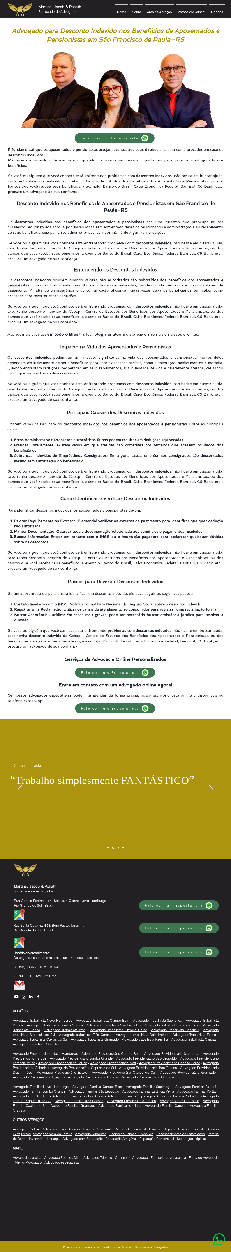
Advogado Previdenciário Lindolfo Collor (169, 1063)
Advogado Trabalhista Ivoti (64, 1030)
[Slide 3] (118, 847)
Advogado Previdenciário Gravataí (148, 1077)
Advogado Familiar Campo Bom (97, 1086)
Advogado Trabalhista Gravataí (36, 1044)
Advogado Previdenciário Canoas (93, 1077)
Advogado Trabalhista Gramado (95, 1039)
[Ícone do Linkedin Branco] (30, 996)
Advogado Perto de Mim (62, 1157)
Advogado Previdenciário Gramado (187, 1072)
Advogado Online (26, 1129)
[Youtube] (16, 996)
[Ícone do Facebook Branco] (38, 996)
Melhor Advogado (28, 1162)
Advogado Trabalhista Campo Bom (102, 1020)
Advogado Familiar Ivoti (31, 1096)
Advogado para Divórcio (61, 1129)
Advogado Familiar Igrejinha (119, 1105)
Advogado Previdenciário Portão (62, 1063)
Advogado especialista (61, 1162)
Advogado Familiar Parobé (195, 1086)
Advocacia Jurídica (27, 1157)
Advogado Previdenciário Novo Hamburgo (45, 1053)
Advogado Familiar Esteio (179, 1101)
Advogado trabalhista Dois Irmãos (142, 1034)
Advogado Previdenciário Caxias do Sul (123, 1072)
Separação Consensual (156, 1139)
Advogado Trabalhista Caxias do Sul (40, 1039)
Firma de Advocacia (204, 1157)
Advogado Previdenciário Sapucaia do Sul (84, 1068)
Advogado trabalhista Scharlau (174, 1030)
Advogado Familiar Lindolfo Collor (78, 1096)
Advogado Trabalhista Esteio (194, 1034)
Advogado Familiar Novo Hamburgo (41, 1086)
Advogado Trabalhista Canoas (193, 1039)
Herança (53, 1139)
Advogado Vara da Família (52, 1134)
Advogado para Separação (82, 1139)
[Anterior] (20, 789)
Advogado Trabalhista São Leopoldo (114, 1025)
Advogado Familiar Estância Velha (148, 1091)
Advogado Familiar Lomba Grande (39, 1091)
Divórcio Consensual (130, 1129)
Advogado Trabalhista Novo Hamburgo (42, 1020)
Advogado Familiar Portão (196, 1091)
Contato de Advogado (131, 1157)
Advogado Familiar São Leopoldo (94, 1091)
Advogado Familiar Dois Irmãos (131, 1101)
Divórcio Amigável (96, 1129)
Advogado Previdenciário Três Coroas (148, 1068)
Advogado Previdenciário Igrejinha (39, 1077)
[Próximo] (211, 789)
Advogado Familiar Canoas (165, 1105)
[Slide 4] (123, 847)
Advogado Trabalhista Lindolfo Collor (118, 1030)
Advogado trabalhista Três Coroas (85, 1034)
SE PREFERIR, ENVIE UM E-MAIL (36, 976)
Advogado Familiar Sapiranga (148, 1086)
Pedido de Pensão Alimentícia (131, 1134)
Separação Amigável (121, 1139)
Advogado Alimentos (90, 1134)
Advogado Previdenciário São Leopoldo (146, 1058)
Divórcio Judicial (190, 1129)
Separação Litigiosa (191, 1139)
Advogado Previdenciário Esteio (62, 1072)
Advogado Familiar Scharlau (177, 1096)
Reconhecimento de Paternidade (180, 1134)
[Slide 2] (113, 848)
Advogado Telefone (97, 1157)
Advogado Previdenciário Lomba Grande (81, 1058)
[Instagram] (23, 996)
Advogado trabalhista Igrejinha (145, 1039)
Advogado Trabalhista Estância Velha (172, 1025)
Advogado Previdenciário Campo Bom (111, 1053)
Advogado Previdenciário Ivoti (113, 1063)
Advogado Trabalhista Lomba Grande (55, 1025)
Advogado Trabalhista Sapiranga (157, 1020)
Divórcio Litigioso (162, 1129)
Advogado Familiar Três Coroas (79, 1101)
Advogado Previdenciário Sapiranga (171, 1053)
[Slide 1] (108, 847)
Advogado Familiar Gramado (73, 1105)
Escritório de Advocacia (168, 1157)
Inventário (36, 1139)
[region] (210, 1231)
